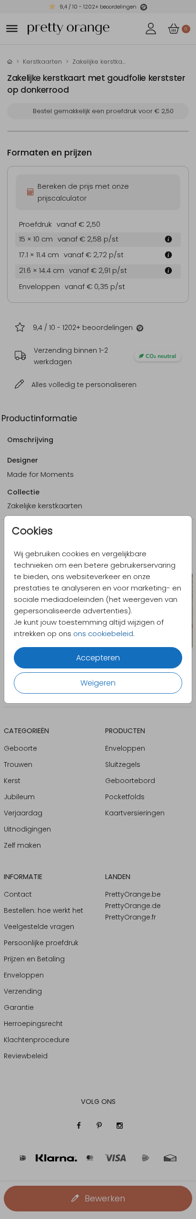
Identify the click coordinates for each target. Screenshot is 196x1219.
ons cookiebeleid (103, 634)
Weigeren (98, 682)
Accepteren (98, 657)
